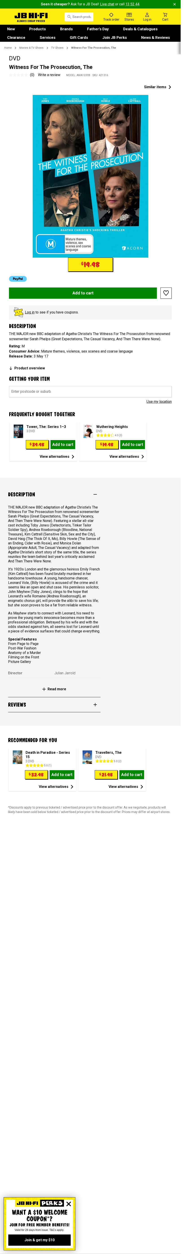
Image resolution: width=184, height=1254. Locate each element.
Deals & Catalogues (140, 29)
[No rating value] (19, 74)
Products (37, 29)
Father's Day (98, 29)
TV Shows (57, 47)
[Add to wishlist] (166, 293)
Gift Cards (79, 37)
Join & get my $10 (39, 1240)
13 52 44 (132, 4)
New (11, 29)
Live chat (107, 4)
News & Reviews (155, 37)
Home (8, 47)
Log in (30, 312)
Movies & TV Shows (31, 47)
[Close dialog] (68, 1203)
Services (47, 37)
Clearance (16, 37)
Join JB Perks (114, 37)
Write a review (49, 75)
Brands (66, 29)
